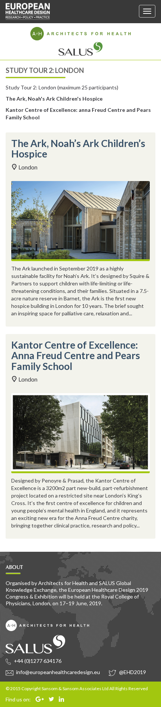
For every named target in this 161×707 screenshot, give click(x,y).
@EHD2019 (132, 672)
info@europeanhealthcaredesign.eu (57, 672)
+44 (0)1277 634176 (37, 661)
